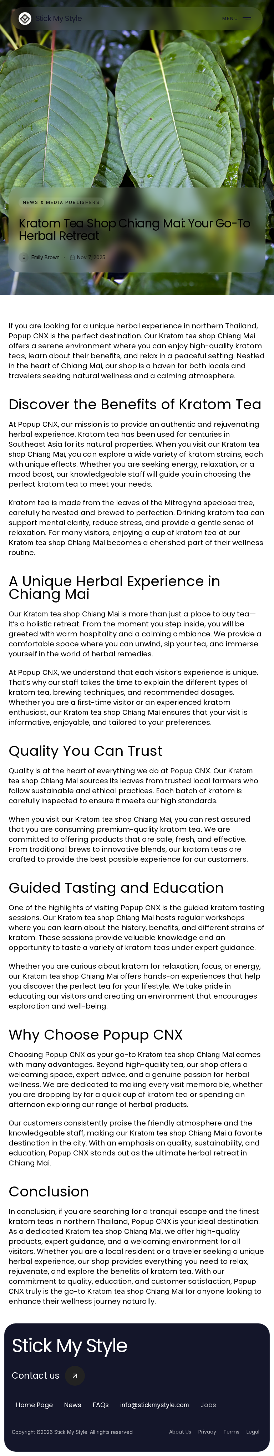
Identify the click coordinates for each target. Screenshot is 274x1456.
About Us (180, 1431)
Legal (253, 1431)
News (72, 1404)
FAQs (101, 1404)
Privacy (207, 1431)
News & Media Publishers (61, 202)
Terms (231, 1431)
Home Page (34, 1404)
